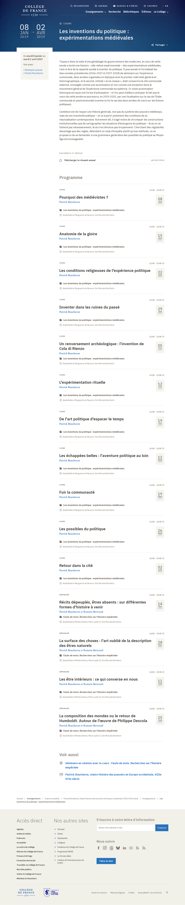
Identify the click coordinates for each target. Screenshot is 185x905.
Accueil (20, 798)
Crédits (131, 892)
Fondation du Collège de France (70, 847)
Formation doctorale (26, 860)
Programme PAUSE (65, 851)
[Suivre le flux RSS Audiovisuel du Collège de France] (144, 848)
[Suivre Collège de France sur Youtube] (131, 848)
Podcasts (21, 838)
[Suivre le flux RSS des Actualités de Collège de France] (137, 848)
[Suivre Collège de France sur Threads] (111, 848)
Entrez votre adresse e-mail (110, 827)
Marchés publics (24, 869)
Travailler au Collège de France (31, 865)
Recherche (115, 11)
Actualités (21, 842)
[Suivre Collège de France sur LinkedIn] (124, 848)
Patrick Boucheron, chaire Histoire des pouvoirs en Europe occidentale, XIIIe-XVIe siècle (113, 777)
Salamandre (62, 838)
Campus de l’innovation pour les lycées (70, 861)
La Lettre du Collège (26, 847)
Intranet (61, 829)
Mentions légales (117, 892)
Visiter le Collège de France (29, 874)
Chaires (152, 6)
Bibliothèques (131, 11)
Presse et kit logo (24, 856)
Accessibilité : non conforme (150, 892)
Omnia (60, 834)
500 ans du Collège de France (30, 851)
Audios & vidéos (127, 6)
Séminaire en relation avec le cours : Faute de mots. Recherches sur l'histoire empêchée (113, 765)
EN (166, 6)
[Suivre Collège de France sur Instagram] (105, 848)
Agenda (103, 6)
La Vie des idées (64, 856)
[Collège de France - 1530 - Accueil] (34, 10)
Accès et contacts (99, 892)
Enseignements (148, 798)
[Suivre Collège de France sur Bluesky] (118, 848)
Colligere (61, 842)
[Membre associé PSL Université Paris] (51, 892)
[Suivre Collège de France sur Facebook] (98, 848)
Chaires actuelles (52, 798)
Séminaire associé (33, 70)
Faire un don (106, 861)
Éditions (146, 11)
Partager (160, 45)
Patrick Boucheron (34, 73)
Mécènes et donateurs (27, 878)
